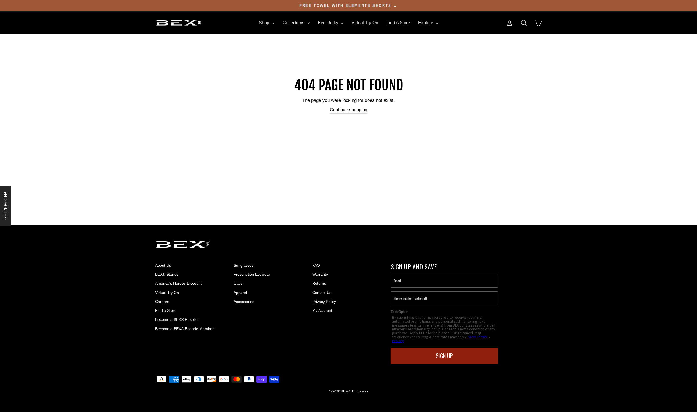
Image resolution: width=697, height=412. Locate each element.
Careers (162, 301)
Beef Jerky (328, 22)
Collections (294, 22)
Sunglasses (243, 265)
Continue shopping (348, 109)
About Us (163, 265)
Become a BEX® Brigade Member (184, 329)
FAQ (316, 265)
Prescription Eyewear (252, 274)
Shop (264, 22)
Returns (319, 283)
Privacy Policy (324, 301)
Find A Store (398, 22)
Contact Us (321, 292)
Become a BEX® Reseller (177, 319)
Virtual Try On (167, 292)
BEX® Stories (166, 274)
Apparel (240, 292)
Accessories (244, 301)
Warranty (320, 274)
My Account (322, 310)
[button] (5, 206)
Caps (238, 283)
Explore (426, 22)
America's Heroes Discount (178, 283)
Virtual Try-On (364, 22)
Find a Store (165, 310)
